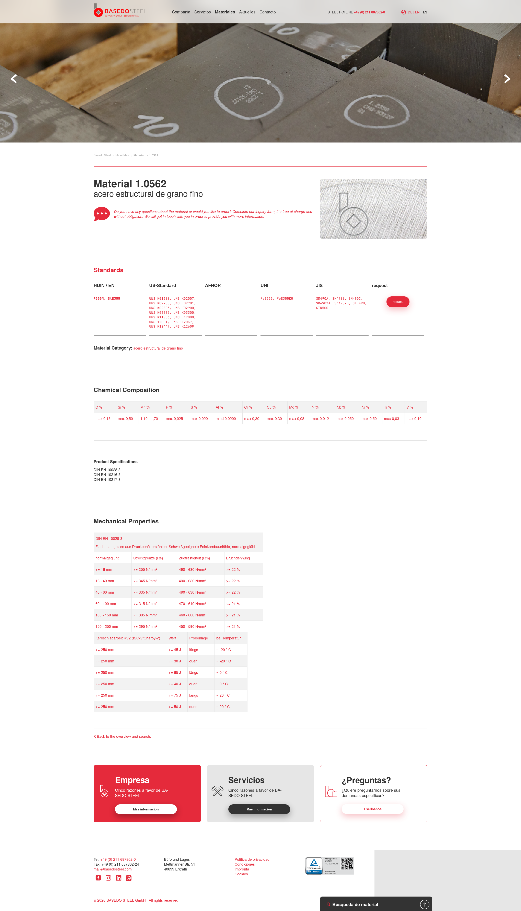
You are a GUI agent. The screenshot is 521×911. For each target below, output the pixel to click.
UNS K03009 (159, 312)
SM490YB (341, 303)
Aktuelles (247, 12)
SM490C (355, 298)
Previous (13, 78)
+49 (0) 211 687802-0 (369, 12)
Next (507, 78)
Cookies (241, 873)
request (398, 301)
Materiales (225, 12)
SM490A (322, 298)
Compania (181, 12)
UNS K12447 (159, 326)
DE (410, 12)
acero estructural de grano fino (158, 348)
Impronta (242, 869)
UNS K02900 (184, 308)
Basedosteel (120, 10)
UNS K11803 (159, 317)
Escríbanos (373, 809)
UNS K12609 (184, 326)
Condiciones (245, 864)
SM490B (338, 298)
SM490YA (323, 303)
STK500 (322, 308)
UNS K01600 (159, 298)
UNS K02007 (184, 298)
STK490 (359, 303)
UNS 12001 (158, 322)
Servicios (202, 12)
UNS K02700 (159, 303)
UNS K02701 (184, 303)
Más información (146, 809)
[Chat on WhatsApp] (128, 881)
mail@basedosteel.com (113, 869)
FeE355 (266, 298)
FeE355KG (285, 298)
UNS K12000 (184, 317)
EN (417, 12)
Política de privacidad (252, 859)
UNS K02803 (159, 308)
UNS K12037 (182, 322)
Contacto (267, 12)
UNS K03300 (184, 312)
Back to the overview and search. (123, 736)
